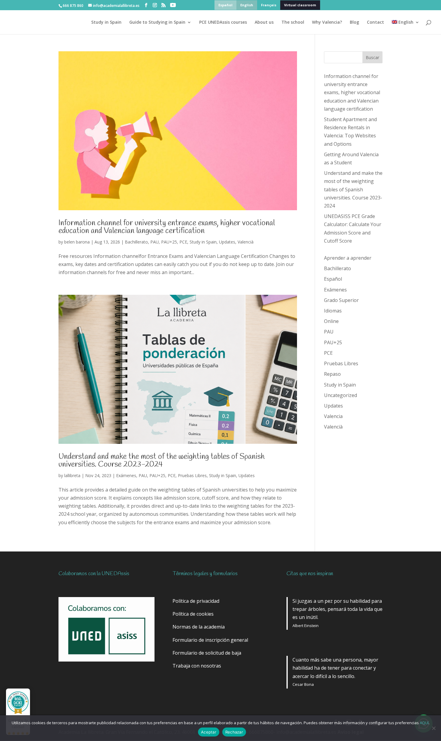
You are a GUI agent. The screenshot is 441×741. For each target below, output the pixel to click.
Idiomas (333, 310)
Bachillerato (136, 242)
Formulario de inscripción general (210, 640)
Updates (227, 242)
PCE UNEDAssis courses (223, 22)
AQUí (424, 722)
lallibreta (72, 475)
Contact (375, 22)
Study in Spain (106, 22)
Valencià (246, 242)
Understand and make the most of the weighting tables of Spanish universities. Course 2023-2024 (161, 461)
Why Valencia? (327, 22)
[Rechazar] (433, 728)
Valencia (333, 416)
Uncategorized (340, 395)
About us (264, 22)
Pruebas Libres (192, 475)
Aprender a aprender (347, 258)
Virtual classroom (300, 5)
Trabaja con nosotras (196, 665)
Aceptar (208, 732)
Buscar (372, 57)
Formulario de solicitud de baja (206, 653)
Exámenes (126, 475)
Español (225, 5)
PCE (183, 242)
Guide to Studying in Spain (157, 22)
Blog (354, 22)
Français (268, 5)
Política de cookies (193, 614)
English (246, 5)
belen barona (77, 242)
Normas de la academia (198, 626)
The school (292, 22)
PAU (154, 242)
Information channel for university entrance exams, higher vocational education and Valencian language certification (166, 227)
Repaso (332, 374)
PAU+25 (169, 242)
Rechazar (234, 732)
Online (331, 321)
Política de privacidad (195, 601)
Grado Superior (341, 300)
